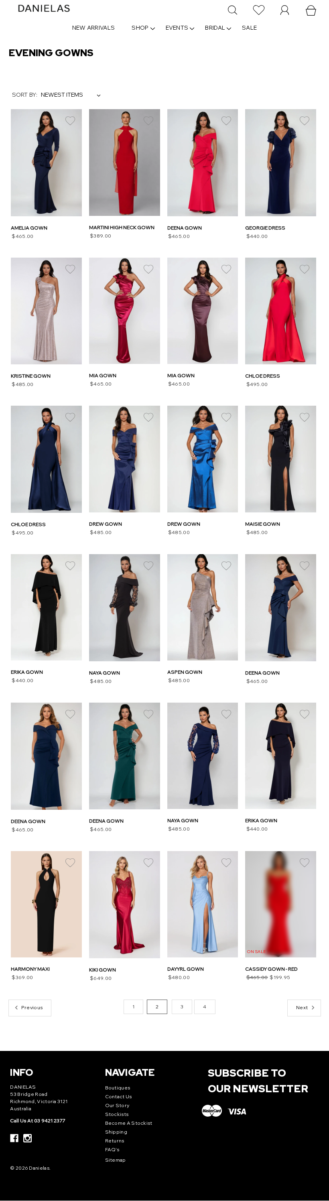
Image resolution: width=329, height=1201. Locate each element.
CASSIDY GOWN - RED (271, 969)
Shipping (116, 1132)
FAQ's (112, 1149)
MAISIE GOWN (262, 524)
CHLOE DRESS (262, 376)
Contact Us (118, 1096)
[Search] (233, 10)
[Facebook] (14, 1138)
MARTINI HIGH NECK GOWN (121, 227)
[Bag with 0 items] (311, 10)
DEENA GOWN (184, 228)
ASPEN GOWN (184, 672)
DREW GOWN (105, 524)
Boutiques (117, 1088)
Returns (114, 1141)
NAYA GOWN (104, 673)
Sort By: (24, 94)
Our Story (117, 1105)
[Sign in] (285, 10)
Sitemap (115, 1160)
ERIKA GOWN (27, 672)
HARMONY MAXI (30, 969)
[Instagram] (27, 1138)
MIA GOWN (102, 375)
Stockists (117, 1114)
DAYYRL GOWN (185, 969)
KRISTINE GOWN (31, 376)
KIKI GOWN (102, 970)
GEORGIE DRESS (265, 228)
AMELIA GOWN (29, 228)
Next (72, 156)
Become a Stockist (128, 1123)
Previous (20, 156)
